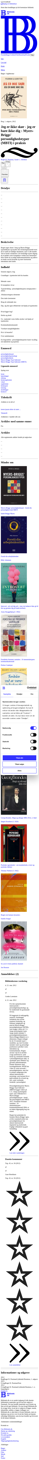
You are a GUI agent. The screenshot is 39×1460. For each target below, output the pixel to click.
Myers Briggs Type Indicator (11, 360)
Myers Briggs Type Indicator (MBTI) (13, 362)
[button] (19, 277)
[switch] (33, 734)
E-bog (8, 162)
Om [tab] (32, 694)
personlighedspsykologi (9, 356)
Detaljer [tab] (20, 694)
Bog (3, 163)
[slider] (19, 99)
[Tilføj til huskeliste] (4, 180)
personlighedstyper (7, 354)
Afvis (19, 770)
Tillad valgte (19, 764)
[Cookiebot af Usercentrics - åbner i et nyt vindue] (28, 688)
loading (4, 168)
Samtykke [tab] (7, 694)
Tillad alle (19, 758)
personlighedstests (7, 358)
